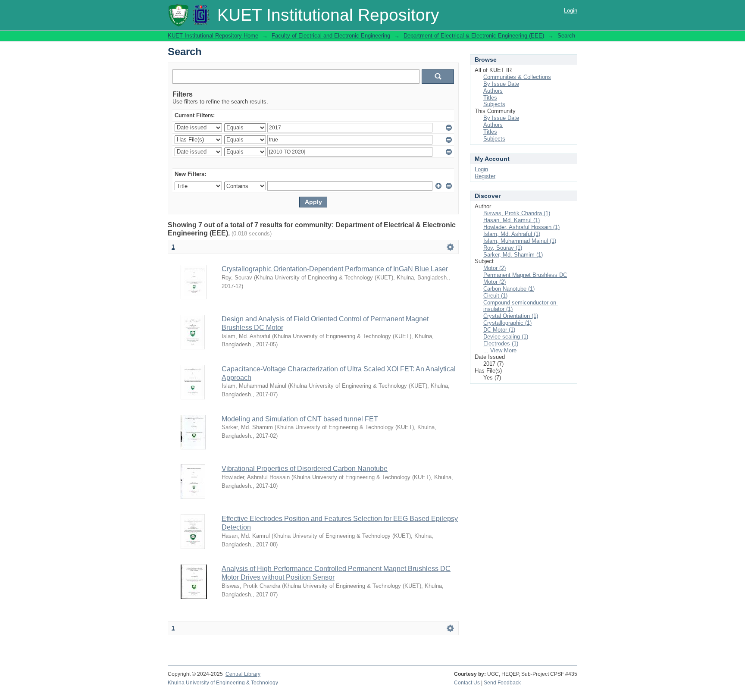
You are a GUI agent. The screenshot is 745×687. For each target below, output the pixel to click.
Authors (493, 91)
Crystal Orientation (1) (510, 316)
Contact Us (467, 683)
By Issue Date (501, 84)
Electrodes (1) (500, 343)
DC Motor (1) (499, 329)
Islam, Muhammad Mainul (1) (519, 241)
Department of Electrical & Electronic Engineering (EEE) (474, 35)
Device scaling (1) (505, 336)
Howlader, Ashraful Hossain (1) (521, 227)
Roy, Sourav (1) (502, 248)
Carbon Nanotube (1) (509, 288)
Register (485, 176)
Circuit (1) (495, 295)
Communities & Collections (517, 77)
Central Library (242, 674)
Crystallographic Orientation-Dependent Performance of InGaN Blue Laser (335, 269)
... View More (499, 350)
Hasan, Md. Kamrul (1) (511, 220)
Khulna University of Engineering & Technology (223, 683)
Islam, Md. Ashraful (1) (511, 234)
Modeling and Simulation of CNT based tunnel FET (300, 419)
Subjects (494, 104)
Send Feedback (502, 683)
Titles (490, 97)
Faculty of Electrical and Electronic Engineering (331, 35)
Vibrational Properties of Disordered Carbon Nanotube (305, 468)
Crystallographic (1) (507, 323)
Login (570, 10)
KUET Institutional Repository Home (213, 35)
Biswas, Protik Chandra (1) (516, 213)
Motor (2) (494, 268)
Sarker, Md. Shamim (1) (513, 254)
